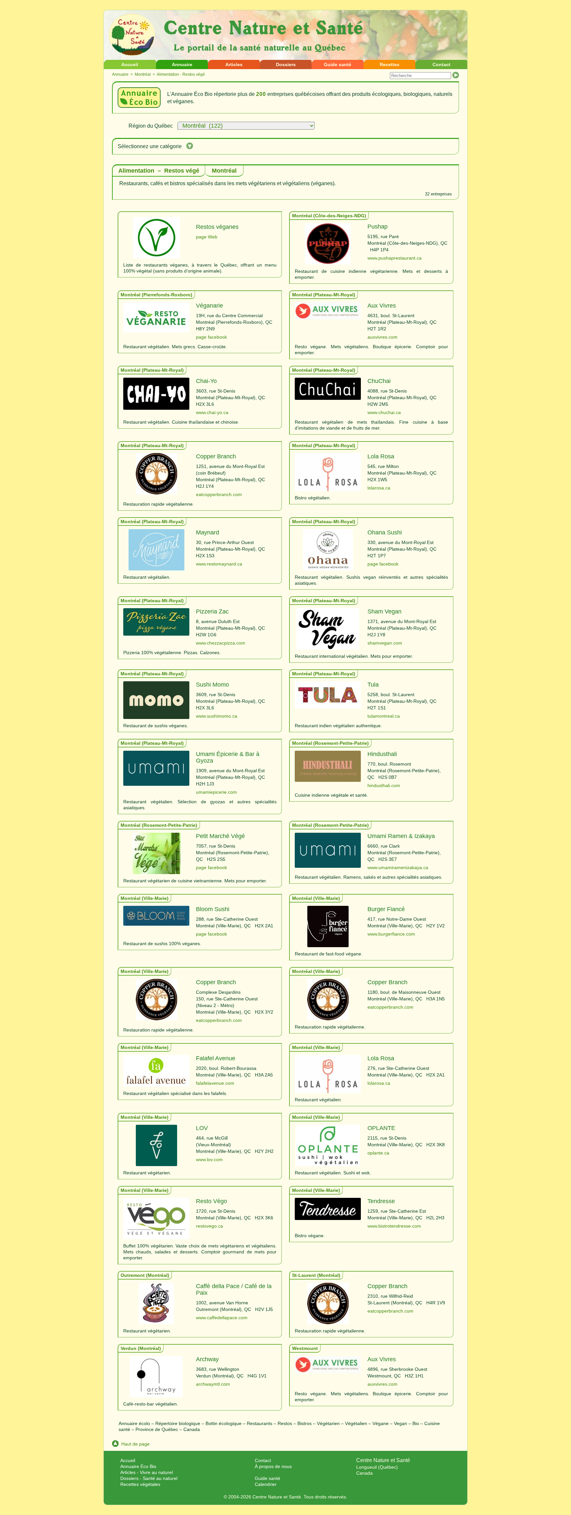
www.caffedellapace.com (221, 1317)
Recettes (390, 64)
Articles (234, 64)
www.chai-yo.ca (212, 412)
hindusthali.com (383, 785)
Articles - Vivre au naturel (146, 1472)
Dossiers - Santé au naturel (148, 1478)
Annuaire (182, 64)
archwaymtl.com (213, 1384)
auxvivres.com (382, 337)
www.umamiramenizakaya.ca (397, 867)
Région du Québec (151, 126)
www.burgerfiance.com (391, 934)
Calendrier (266, 1484)
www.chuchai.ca (384, 412)
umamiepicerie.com (216, 792)
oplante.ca (378, 1153)
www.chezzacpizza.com (220, 643)
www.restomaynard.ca (219, 564)
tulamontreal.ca (383, 716)
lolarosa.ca (378, 487)
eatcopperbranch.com (219, 494)
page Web (206, 236)
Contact (441, 64)
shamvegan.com (384, 643)
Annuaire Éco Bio (138, 1466)
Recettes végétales (140, 1484)
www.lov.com (209, 1159)
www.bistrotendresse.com (394, 1226)
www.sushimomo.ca (216, 716)
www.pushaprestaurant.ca (394, 258)
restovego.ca (209, 1226)
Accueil (129, 64)
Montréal (143, 74)
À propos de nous (273, 1466)
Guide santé (337, 64)
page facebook (211, 337)
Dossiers (286, 64)
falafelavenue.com (215, 1083)
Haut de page (135, 1444)
